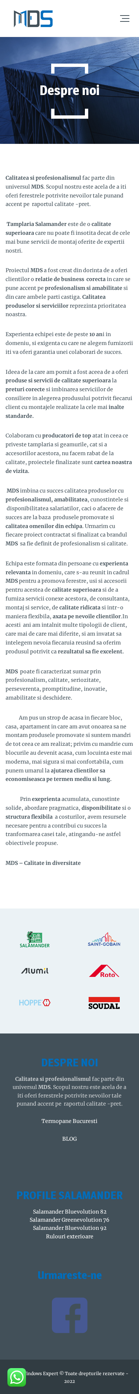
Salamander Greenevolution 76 (69, 1220)
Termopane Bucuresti (69, 1121)
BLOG (69, 1139)
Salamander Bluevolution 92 (69, 1228)
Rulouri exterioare (69, 1236)
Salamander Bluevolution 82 (69, 1211)
